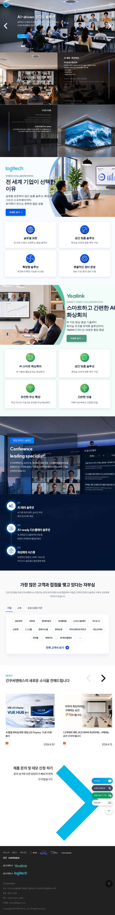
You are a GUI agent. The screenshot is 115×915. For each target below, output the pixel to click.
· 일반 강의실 (67, 70)
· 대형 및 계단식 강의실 (69, 74)
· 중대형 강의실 (68, 72)
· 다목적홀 (66, 96)
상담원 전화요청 (99, 788)
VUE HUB (46, 110)
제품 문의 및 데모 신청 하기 (33, 768)
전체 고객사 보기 (57, 647)
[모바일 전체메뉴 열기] (111, 4)
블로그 (14, 852)
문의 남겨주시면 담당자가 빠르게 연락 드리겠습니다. (33, 776)
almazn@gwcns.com (17, 903)
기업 (9, 607)
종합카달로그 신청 (100, 795)
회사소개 (6, 852)
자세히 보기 (14, 212)
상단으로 (109, 883)
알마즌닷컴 (8, 5)
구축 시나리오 (23, 36)
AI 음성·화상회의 (71, 58)
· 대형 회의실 (67, 92)
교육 (19, 607)
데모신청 (97, 803)
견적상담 (97, 781)
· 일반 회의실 (67, 88)
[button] (18, 46)
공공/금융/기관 (35, 607)
